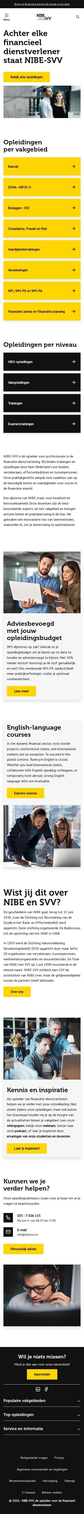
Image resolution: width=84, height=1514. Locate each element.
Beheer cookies (52, 1492)
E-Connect (28, 1492)
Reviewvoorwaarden (22, 1481)
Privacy (59, 1458)
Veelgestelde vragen (34, 1458)
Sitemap (69, 1481)
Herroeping (50, 1481)
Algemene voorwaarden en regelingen (42, 1469)
